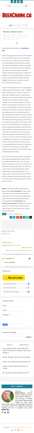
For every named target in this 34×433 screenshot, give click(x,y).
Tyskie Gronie (7, 39)
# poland (10, 214)
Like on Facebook (9, 287)
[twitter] (12, 1)
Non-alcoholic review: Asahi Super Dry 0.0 (16, 373)
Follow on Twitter (10, 283)
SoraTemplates (14, 427)
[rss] (21, 1)
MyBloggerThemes (25, 427)
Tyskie (17, 37)
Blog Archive (24, 345)
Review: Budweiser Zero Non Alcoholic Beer (16, 357)
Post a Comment (9, 262)
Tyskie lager (15, 39)
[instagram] (18, 1)
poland (5, 37)
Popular (10, 345)
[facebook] (15, 1)
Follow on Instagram (11, 291)
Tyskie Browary (24, 37)
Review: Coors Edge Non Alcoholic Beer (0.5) (17, 362)
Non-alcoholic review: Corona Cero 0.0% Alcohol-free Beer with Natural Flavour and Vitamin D (16, 350)
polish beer (11, 37)
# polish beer (18, 214)
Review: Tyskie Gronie (8, 231)
